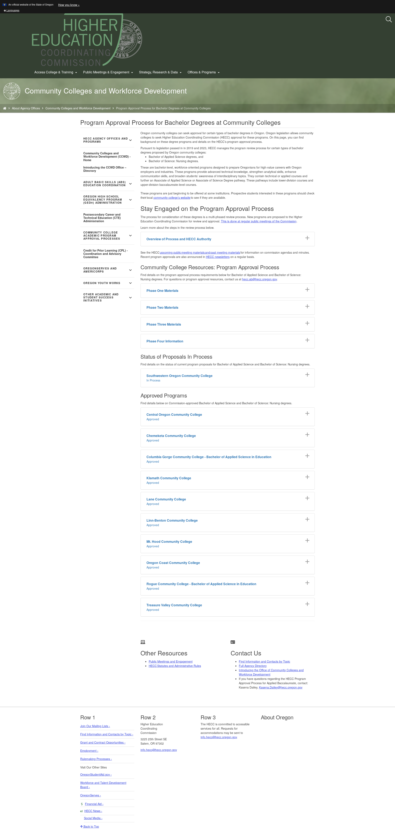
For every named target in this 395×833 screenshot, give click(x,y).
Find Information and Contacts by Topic (264, 661)
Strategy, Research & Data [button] (161, 72)
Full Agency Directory (253, 666)
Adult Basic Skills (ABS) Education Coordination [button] (108, 183)
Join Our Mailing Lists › (95, 726)
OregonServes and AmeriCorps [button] (108, 270)
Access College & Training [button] (56, 72)
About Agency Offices (26, 108)
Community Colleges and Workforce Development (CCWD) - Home (107, 156)
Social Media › (93, 818)
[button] (11, 10)
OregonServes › (90, 795)
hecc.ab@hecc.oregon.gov (259, 279)
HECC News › (93, 811)
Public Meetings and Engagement (171, 661)
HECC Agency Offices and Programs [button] (108, 140)
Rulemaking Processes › (96, 759)
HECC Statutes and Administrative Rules (175, 666)
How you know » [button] (69, 5)
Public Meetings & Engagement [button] (108, 72)
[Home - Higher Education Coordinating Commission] (4, 108)
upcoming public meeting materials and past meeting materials (200, 252)
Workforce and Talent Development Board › (103, 785)
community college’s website (172, 197)
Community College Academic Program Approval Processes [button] (108, 235)
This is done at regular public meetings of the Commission (258, 221)
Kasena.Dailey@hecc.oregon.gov (280, 687)
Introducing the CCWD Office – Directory (104, 169)
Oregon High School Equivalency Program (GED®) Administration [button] (108, 199)
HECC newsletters (218, 257)
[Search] (389, 19)
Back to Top (91, 826)
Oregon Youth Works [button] (108, 283)
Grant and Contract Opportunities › (102, 742)
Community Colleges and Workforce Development (77, 108)
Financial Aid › (94, 804)
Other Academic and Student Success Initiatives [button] (108, 297)
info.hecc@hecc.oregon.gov (159, 750)
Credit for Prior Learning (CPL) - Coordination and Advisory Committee (105, 253)
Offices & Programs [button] (204, 72)
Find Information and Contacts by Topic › (106, 734)
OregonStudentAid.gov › (96, 774)
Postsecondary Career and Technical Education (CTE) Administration (102, 217)
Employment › (89, 751)
